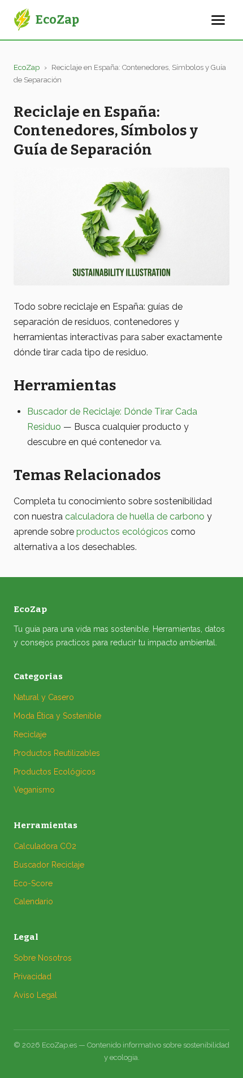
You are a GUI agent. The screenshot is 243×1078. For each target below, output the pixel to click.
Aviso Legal (35, 995)
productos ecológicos (122, 531)
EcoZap (27, 67)
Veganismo (34, 789)
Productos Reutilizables (57, 753)
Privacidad (32, 976)
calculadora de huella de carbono (135, 516)
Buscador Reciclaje (49, 864)
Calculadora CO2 (45, 846)
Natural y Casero (44, 697)
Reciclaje (30, 734)
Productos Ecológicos (55, 771)
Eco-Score (33, 883)
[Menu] (218, 20)
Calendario (33, 901)
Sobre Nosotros (43, 957)
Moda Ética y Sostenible (57, 715)
